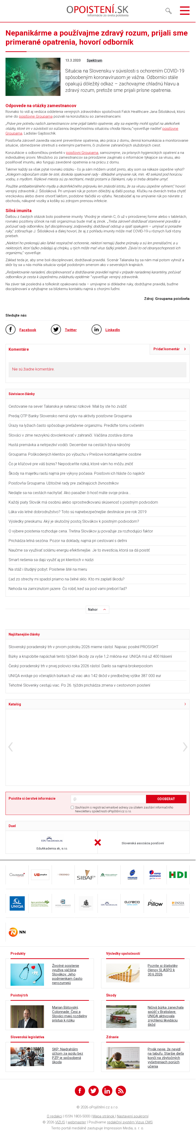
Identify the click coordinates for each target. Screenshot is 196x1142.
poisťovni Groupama (82, 153)
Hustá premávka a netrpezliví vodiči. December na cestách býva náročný (69, 445)
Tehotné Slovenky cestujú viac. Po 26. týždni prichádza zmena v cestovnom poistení (79, 685)
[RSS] (121, 1091)
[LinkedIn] (107, 1091)
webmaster (77, 1122)
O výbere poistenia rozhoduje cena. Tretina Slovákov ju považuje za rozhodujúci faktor (81, 531)
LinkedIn (112, 330)
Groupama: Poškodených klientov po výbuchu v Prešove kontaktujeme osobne (75, 454)
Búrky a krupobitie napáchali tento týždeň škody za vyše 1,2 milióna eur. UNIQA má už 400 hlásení (90, 656)
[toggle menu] (185, 11)
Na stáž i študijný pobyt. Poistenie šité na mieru (48, 569)
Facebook (27, 330)
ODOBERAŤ (166, 799)
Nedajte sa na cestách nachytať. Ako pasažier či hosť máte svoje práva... (70, 492)
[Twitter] (93, 1091)
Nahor (93, 609)
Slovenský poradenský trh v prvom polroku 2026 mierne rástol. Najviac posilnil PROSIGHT (83, 647)
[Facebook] (80, 1091)
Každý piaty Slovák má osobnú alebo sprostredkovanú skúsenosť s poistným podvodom (83, 502)
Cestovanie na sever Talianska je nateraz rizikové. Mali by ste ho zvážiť (67, 406)
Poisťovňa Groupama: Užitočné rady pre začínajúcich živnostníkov (64, 483)
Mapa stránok (104, 1116)
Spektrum (94, 60)
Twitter (71, 330)
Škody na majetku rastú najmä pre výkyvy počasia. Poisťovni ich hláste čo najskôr (77, 473)
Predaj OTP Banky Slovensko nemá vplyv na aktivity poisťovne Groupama (70, 416)
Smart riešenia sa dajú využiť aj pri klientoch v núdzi (51, 560)
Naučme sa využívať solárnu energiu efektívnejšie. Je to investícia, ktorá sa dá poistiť (79, 550)
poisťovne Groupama (36, 116)
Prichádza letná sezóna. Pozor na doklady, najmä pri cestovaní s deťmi (68, 540)
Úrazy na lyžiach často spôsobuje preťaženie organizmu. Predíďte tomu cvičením (77, 425)
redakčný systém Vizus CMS (130, 1122)
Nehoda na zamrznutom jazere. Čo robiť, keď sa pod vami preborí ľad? (68, 588)
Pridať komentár (166, 349)
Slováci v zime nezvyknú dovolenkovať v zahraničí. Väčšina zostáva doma (71, 435)
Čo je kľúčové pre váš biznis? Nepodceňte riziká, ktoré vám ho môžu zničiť (71, 464)
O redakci (54, 1116)
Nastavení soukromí (132, 1116)
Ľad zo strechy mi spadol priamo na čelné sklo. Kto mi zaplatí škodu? (67, 579)
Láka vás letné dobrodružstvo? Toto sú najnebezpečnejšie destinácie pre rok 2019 (78, 512)
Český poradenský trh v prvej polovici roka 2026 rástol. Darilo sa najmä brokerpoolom (81, 666)
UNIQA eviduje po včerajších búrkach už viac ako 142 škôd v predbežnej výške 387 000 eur (85, 675)
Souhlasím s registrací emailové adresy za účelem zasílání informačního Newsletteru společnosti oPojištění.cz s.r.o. (124, 809)
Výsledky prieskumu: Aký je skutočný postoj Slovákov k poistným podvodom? (74, 521)
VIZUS (60, 1122)
